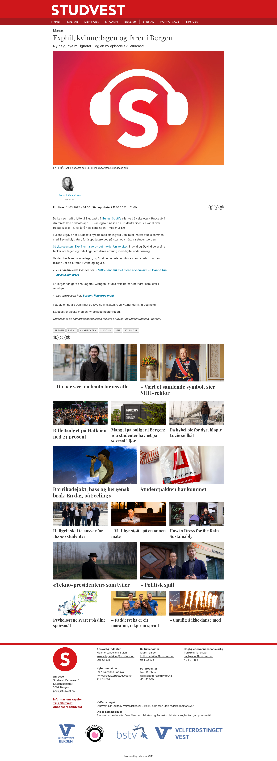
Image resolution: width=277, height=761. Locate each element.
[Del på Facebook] (211, 207)
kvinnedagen (88, 330)
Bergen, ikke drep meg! (98, 295)
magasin (106, 330)
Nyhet (56, 21)
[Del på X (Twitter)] (216, 207)
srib (117, 330)
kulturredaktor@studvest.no (157, 656)
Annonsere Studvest (67, 707)
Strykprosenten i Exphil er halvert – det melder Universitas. (90, 246)
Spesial (148, 21)
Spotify (116, 218)
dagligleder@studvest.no (198, 656)
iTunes (106, 218)
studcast (131, 330)
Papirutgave (169, 21)
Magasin (111, 21)
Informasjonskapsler (67, 699)
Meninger (91, 21)
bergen (59, 330)
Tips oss (192, 21)
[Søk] (206, 26)
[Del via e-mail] (221, 207)
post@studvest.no (64, 691)
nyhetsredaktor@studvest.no (114, 675)
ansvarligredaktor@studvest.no (115, 656)
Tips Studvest (62, 703)
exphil (72, 330)
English (130, 21)
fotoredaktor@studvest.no (156, 675)
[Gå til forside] (88, 10)
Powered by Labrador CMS (138, 756)
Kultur (72, 21)
